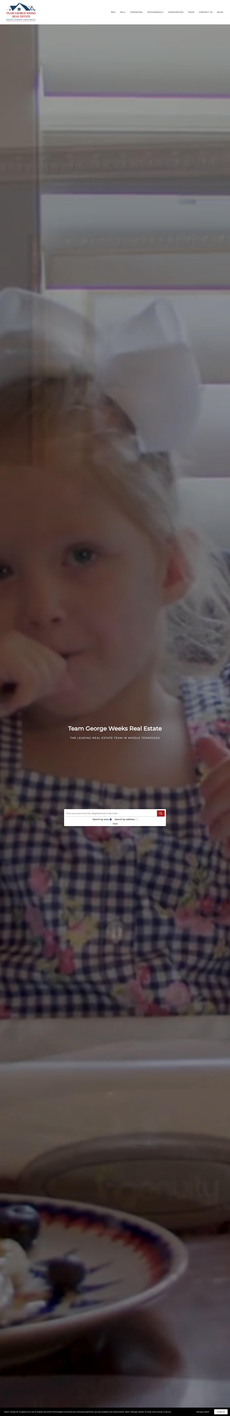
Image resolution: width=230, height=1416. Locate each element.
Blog (220, 12)
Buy (113, 12)
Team (191, 12)
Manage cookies (202, 1412)
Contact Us (206, 12)
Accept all (221, 1412)
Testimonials (155, 12)
